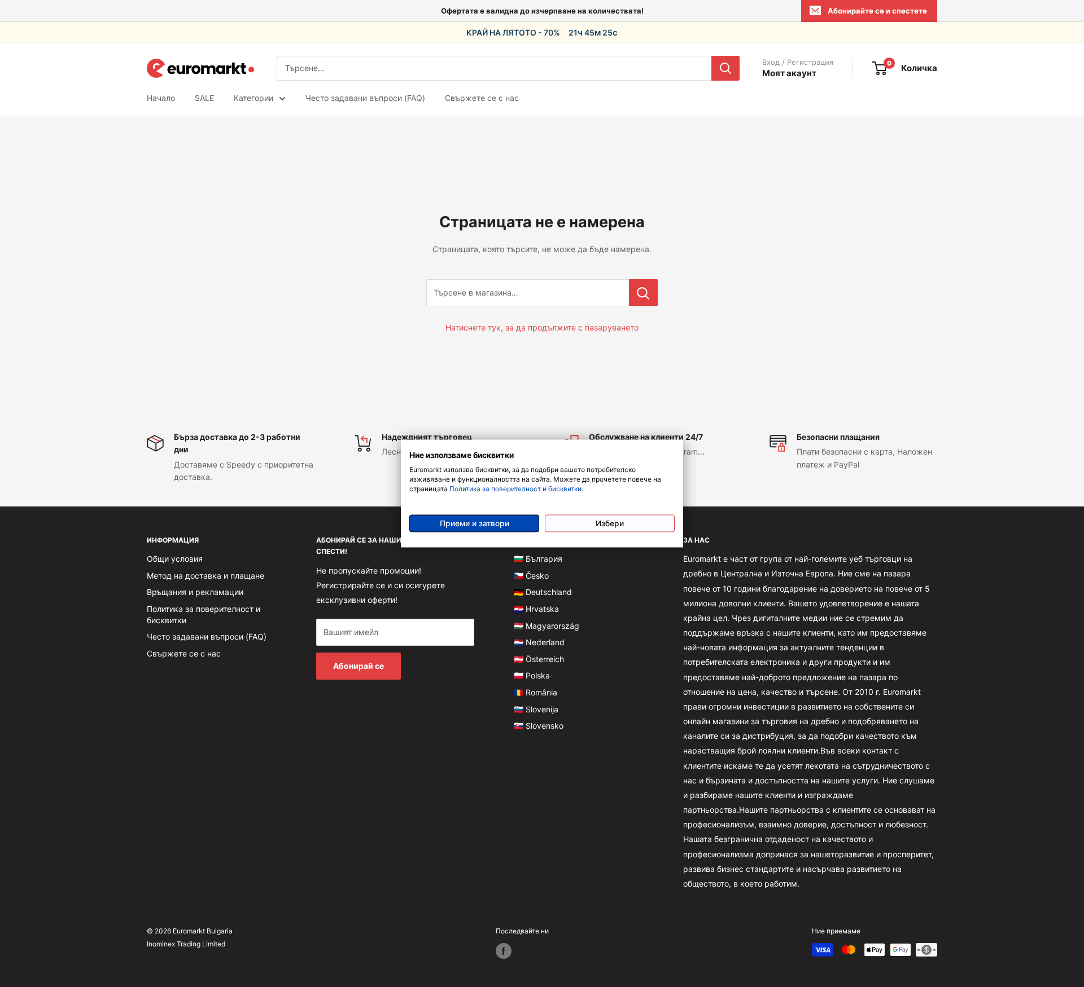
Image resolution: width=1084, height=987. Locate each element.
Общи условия (175, 558)
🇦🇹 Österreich (539, 659)
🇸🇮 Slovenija (536, 709)
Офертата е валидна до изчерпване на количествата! (542, 10)
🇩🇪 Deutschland (543, 592)
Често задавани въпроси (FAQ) (365, 98)
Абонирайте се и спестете (877, 10)
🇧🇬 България (538, 558)
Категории (253, 98)
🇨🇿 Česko (531, 575)
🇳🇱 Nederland (539, 642)
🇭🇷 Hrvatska (536, 609)
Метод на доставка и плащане (205, 575)
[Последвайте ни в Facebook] (504, 951)
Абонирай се (358, 666)
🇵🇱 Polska (532, 675)
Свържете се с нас (482, 98)
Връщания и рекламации (195, 592)
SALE (204, 98)
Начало (161, 98)
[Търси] (725, 68)
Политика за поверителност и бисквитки (515, 488)
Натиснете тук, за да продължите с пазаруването (542, 327)
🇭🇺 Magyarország (546, 626)
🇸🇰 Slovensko (538, 725)
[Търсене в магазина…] (643, 292)
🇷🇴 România (535, 692)
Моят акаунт (789, 73)
